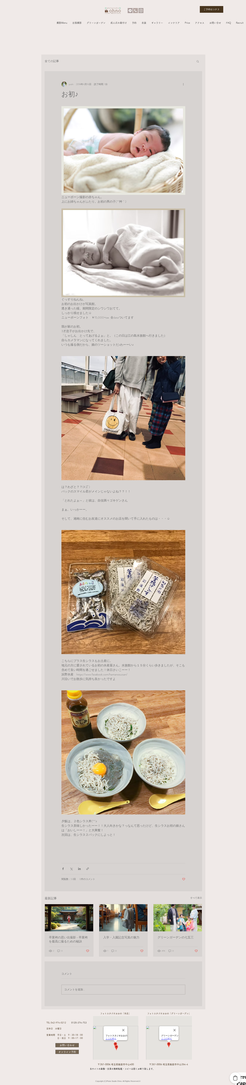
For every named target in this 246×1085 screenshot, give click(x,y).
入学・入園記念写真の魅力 (121, 937)
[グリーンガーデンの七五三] (177, 917)
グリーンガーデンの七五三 (175, 937)
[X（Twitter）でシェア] (71, 868)
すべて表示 (196, 897)
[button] (62, 22)
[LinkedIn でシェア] (79, 868)
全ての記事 (52, 61)
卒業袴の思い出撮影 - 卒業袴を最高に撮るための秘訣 (68, 939)
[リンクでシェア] (87, 868)
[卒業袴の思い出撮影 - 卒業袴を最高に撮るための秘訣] (69, 917)
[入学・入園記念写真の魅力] (123, 917)
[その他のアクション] (183, 84)
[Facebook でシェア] (63, 868)
